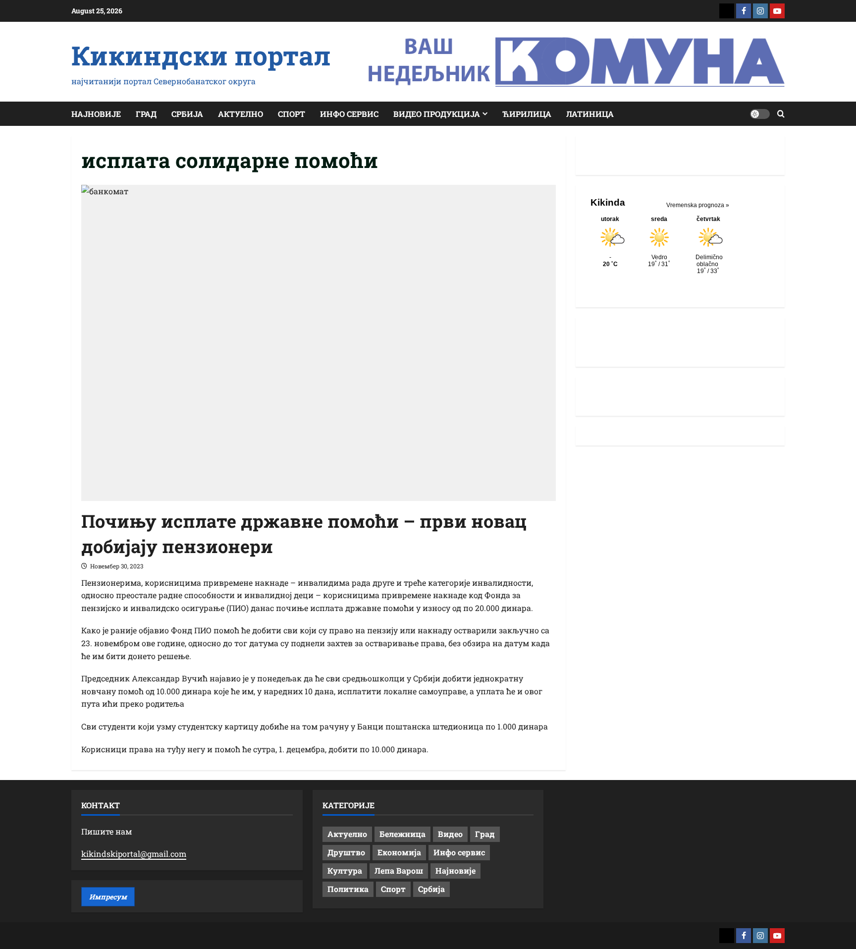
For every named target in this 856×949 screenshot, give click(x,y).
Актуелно (240, 114)
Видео (450, 834)
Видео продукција (436, 114)
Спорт (291, 114)
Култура (344, 870)
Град (146, 114)
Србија (187, 114)
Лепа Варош (398, 870)
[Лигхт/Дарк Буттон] (760, 114)
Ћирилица (526, 114)
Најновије (96, 114)
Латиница (590, 114)
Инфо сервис (349, 114)
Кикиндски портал (201, 55)
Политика (348, 889)
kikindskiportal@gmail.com (133, 853)
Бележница (402, 834)
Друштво (346, 852)
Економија (399, 852)
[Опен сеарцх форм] (781, 113)
